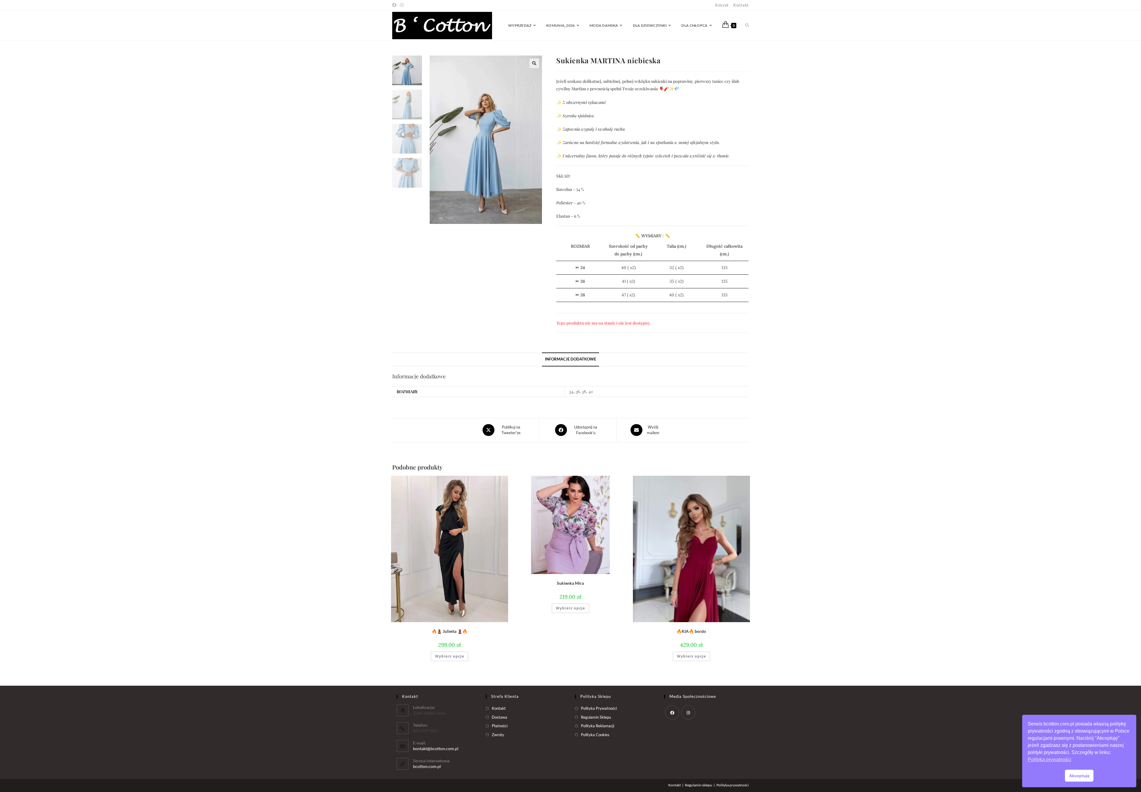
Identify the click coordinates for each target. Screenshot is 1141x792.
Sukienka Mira (570, 583)
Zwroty (498, 734)
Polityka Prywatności (599, 708)
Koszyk (722, 5)
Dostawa (499, 717)
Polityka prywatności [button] (1049, 759)
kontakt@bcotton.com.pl (435, 748)
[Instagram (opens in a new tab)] (401, 5)
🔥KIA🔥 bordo (691, 631)
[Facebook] (672, 712)
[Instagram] (688, 712)
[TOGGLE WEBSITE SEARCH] (747, 25)
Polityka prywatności (732, 785)
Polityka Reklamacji (597, 725)
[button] (534, 63)
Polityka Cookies (595, 734)
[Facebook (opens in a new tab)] (395, 5)
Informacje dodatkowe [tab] (570, 359)
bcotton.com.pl (427, 766)
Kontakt (741, 5)
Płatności (500, 725)
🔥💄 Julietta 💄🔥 (449, 631)
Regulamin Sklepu (596, 717)
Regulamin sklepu (698, 785)
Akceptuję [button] (1079, 775)
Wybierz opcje (449, 656)
